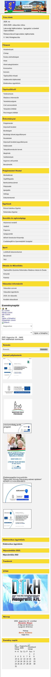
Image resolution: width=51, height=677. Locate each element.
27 (24, 664)
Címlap (5, 53)
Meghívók (6, 153)
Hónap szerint (7, 313)
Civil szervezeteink (10, 105)
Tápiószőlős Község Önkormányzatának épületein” (22, 479)
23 (34, 661)
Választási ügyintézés (11, 292)
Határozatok (7, 146)
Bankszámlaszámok (10, 183)
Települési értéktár (9, 109)
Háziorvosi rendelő (10, 223)
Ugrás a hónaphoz (9, 318)
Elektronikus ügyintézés (11, 83)
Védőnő (6, 226)
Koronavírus (7, 68)
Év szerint (6, 311)
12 (21, 659)
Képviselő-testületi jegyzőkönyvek (15, 142)
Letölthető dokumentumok (12, 252)
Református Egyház (10, 212)
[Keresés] (5, 322)
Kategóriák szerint (9, 320)
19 (21, 661)
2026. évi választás (10, 296)
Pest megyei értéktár (10, 113)
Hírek (5, 61)
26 (21, 664)
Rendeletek (7, 138)
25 (18, 664)
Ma (3, 316)
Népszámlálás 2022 (10, 555)
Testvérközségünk (9, 101)
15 (30, 659)
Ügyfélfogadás (8, 179)
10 (16, 659)
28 (27, 664)
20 (24, 661)
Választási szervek (10, 288)
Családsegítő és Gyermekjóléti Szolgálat (17, 241)
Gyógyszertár (8, 234)
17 (16, 661)
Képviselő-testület (9, 127)
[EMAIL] (6, 309)
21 (27, 661)
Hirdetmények (8, 49)
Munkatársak (8, 175)
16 (34, 659)
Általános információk (11, 98)
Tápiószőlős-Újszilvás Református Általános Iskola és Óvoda (24, 270)
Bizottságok (7, 131)
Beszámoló (7, 256)
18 (18, 661)
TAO (4, 259)
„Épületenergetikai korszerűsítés (15, 477)
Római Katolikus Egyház (12, 208)
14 (27, 659)
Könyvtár (6, 274)
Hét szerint (6, 314)
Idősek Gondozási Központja (13, 238)
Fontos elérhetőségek (11, 57)
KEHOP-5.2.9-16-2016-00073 (14, 481)
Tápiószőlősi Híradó (10, 76)
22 (30, 661)
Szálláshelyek (8, 157)
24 (16, 664)
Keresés (6, 72)
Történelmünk (8, 94)
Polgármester (8, 123)
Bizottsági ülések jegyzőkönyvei (14, 134)
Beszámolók (7, 164)
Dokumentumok (9, 198)
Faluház (6, 278)
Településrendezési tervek (12, 149)
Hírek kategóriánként (10, 64)
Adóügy (6, 194)
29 (30, 664)
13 (24, 659)
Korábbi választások (10, 299)
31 (16, 666)
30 (34, 664)
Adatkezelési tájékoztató (12, 79)
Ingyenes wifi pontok (10, 161)
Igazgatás (6, 190)
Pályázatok (7, 186)
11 (18, 659)
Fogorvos (6, 230)
